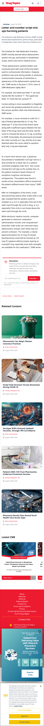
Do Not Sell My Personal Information (22, 611)
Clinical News (7, 296)
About (22, 594)
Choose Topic (19, 9)
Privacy (22, 609)
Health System (19, 296)
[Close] (40, 686)
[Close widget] (39, 631)
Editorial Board (22, 601)
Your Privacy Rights (22, 614)
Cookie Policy (18, 706)
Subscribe (32, 278)
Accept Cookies (24, 722)
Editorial (22, 599)
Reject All (24, 716)
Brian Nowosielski (11, 347)
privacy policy (7, 284)
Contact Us (22, 604)
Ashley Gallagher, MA (12, 391)
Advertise (22, 596)
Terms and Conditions (22, 606)
